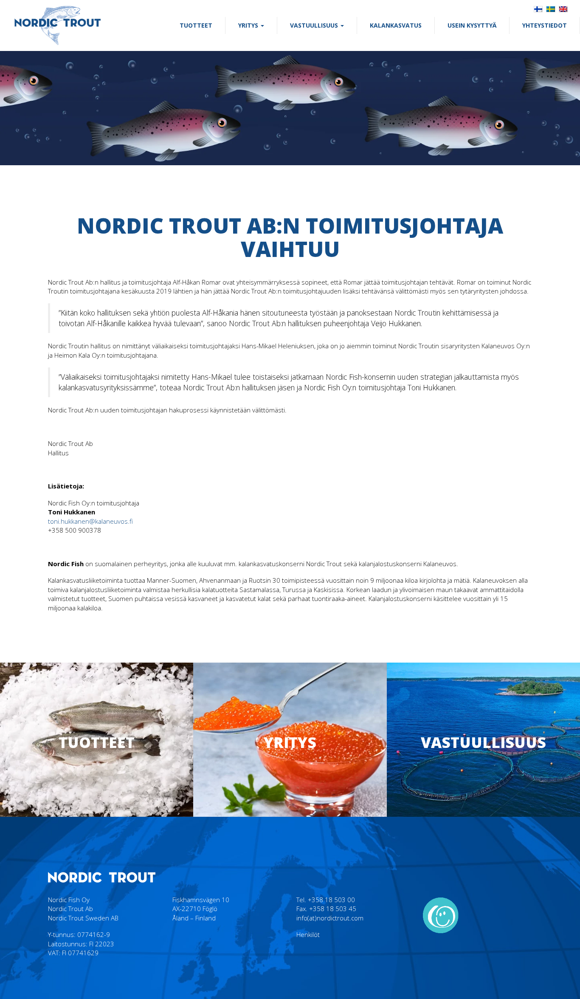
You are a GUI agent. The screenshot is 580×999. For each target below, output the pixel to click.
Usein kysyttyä (472, 25)
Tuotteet (196, 25)
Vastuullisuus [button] (315, 25)
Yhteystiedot (544, 25)
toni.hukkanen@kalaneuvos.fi (90, 521)
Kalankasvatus (396, 25)
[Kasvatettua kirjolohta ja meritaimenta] (57, 25)
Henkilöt (308, 934)
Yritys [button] (249, 25)
